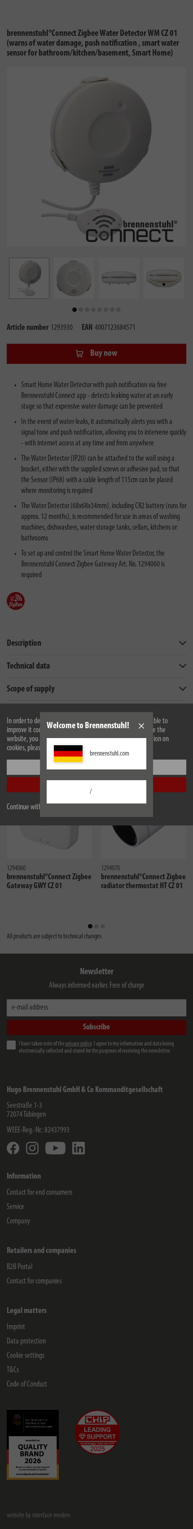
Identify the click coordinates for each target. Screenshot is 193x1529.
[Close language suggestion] (141, 726)
